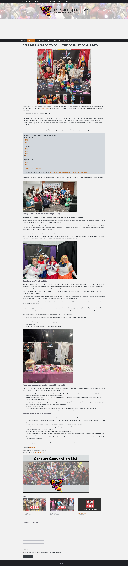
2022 (59, 172)
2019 (70, 172)
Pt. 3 (26, 143)
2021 (63, 172)
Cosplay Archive (56, 40)
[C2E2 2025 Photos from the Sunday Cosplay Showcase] (63, 504)
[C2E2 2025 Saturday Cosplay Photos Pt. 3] (36, 504)
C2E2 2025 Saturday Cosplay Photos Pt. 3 (32, 512)
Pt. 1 (26, 139)
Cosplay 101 (31, 40)
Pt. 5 (26, 155)
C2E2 (32, 106)
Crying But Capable (44, 108)
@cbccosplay (32, 447)
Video (48, 40)
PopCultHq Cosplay (71, 10)
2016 (82, 172)
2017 (78, 172)
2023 (55, 172)
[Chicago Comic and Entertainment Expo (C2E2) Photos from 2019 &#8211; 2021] (91, 504)
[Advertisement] (64, 28)
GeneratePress (72, 563)
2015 (85, 172)
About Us (23, 40)
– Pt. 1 (26, 161)
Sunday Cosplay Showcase (32, 168)
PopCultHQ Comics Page (38, 1)
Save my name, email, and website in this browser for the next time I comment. (43, 552)
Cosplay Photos (40, 40)
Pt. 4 (26, 153)
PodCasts (60, 1)
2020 (66, 172)
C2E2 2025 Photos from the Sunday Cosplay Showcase (62, 512)
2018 (74, 172)
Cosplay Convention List (51, 1)
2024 (51, 172)
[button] (106, 40)
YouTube (67, 1)
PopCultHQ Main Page (25, 1)
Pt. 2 (26, 141)
